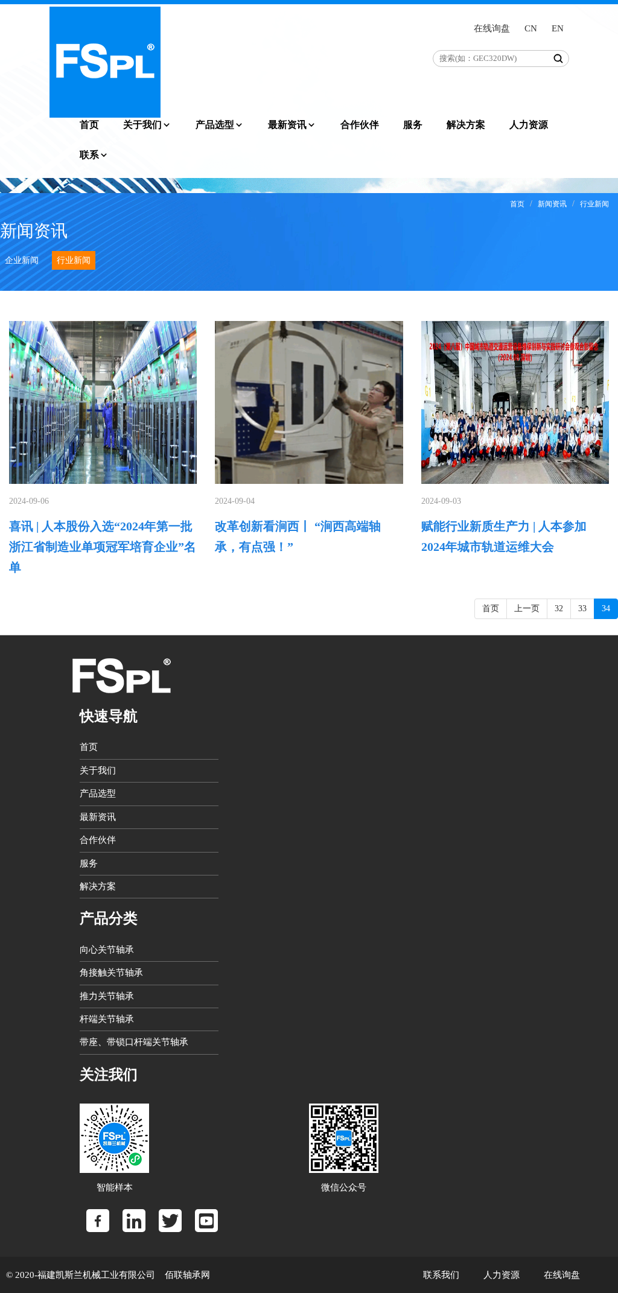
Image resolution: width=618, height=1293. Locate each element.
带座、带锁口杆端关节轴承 (134, 1042)
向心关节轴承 (107, 950)
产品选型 (215, 124)
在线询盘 (492, 28)
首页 (89, 124)
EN (558, 28)
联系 (89, 155)
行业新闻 (594, 204)
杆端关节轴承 (107, 1019)
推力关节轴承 (107, 996)
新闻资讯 (552, 204)
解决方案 (466, 124)
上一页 (527, 608)
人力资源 (528, 124)
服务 (412, 124)
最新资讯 (287, 124)
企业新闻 (22, 260)
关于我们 (142, 124)
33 (582, 608)
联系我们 (441, 1275)
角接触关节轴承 (111, 972)
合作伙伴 (359, 124)
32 (559, 608)
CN (530, 28)
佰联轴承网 (186, 1275)
